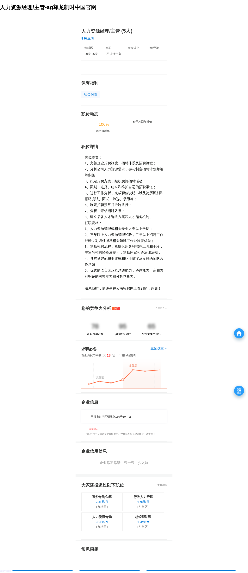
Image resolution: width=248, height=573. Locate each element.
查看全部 (162, 485)
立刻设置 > (159, 348)
